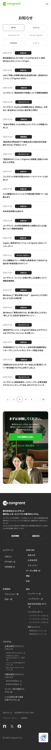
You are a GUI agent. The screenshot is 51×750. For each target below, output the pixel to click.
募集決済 (31, 555)
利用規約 (24, 718)
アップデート (33, 593)
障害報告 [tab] (13, 43)
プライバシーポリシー (10, 718)
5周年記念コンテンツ (36, 634)
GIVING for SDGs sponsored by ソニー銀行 (15, 657)
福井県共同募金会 (12, 681)
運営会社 (36, 535)
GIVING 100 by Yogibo (14, 653)
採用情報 (15, 535)
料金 (28, 581)
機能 (28, 575)
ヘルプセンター (34, 598)
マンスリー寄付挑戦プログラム (14, 690)
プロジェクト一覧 (12, 594)
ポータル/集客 (32, 570)
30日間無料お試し (25, 436)
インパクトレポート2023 (37, 616)
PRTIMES (9, 561)
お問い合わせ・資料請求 (22, 445)
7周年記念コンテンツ (36, 631)
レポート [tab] (36, 43)
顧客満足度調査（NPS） (37, 603)
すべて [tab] (13, 27)
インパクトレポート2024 (37, 619)
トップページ (8, 550)
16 (43, 399)
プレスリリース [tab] (13, 35)
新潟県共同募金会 (12, 684)
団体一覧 (8, 599)
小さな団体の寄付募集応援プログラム (14, 698)
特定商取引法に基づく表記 (24, 712)
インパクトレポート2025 (37, 622)
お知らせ (8, 556)
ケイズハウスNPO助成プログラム (15, 664)
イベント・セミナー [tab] (36, 35)
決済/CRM (30, 550)
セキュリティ (33, 565)
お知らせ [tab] (36, 27)
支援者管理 (32, 560)
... (37, 399)
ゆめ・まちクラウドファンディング (15, 669)
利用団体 (6, 589)
